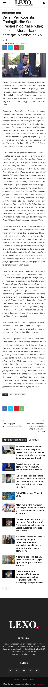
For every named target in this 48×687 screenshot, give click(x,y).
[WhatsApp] (21, 47)
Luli (11, 395)
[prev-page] (4, 588)
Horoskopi (17, 680)
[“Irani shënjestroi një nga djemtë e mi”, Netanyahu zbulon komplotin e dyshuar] (8, 467)
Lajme (11, 9)
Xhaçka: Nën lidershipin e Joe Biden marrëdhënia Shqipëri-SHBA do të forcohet (36, 428)
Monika (17, 395)
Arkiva (32, 680)
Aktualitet (19, 9)
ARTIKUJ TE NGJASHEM (15, 440)
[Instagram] (17, 670)
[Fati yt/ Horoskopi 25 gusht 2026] (8, 496)
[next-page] (7, 588)
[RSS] (24, 670)
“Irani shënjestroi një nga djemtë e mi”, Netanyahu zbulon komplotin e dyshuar (29, 467)
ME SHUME (34, 440)
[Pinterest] (16, 47)
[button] (4, 3)
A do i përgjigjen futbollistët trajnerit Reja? (13, 425)
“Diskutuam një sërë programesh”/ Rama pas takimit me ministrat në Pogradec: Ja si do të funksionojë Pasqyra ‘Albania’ (29, 577)
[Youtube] (37, 670)
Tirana (19, 13)
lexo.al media (9, 43)
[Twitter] (10, 47)
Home (4, 9)
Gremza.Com (40, 684)
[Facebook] (4, 47)
